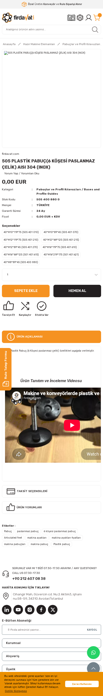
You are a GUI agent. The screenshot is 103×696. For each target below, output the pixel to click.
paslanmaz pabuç (28, 531)
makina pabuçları (14, 544)
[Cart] (97, 17)
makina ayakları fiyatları (66, 537)
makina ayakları (36, 537)
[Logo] (18, 17)
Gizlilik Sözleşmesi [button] (16, 691)
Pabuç (8, 531)
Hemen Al (77, 291)
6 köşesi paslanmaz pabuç (60, 531)
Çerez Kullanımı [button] (82, 684)
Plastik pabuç (61, 544)
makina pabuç (39, 544)
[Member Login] (88, 17)
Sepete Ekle (26, 291)
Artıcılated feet (13, 537)
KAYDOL (92, 629)
